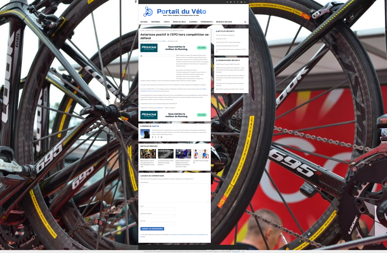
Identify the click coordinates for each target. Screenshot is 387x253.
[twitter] (153, 137)
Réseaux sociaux (224, 22)
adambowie (159, 108)
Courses (193, 22)
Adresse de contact (146, 213)
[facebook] (156, 137)
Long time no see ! (221, 39)
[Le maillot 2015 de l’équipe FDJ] (201, 154)
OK (243, 251)
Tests (166, 22)
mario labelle (220, 75)
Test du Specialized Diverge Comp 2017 (227, 46)
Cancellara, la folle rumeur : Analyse (234, 89)
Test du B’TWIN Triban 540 (231, 64)
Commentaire (144, 182)
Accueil (144, 22)
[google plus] (159, 137)
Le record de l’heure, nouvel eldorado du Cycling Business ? (165, 163)
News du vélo (179, 22)
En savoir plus (236, 251)
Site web (142, 221)
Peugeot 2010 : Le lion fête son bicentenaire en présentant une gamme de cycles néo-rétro (230, 78)
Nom (142, 206)
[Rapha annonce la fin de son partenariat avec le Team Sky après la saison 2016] (148, 154)
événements (207, 22)
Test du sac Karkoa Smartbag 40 (225, 35)
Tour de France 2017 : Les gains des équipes (228, 42)
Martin (164, 41)
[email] (161, 137)
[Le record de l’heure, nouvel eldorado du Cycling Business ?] (165, 154)
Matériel (155, 22)
